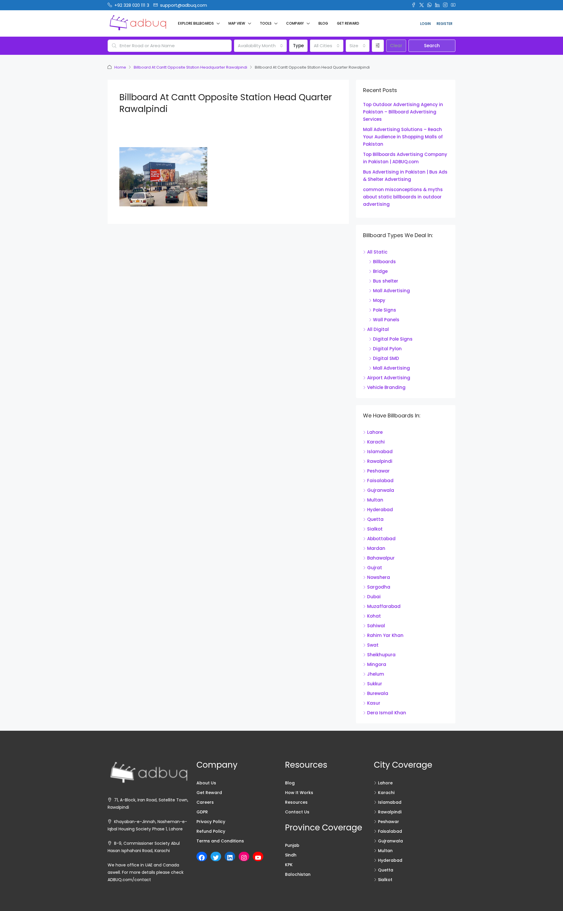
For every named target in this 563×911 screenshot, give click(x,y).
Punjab (292, 845)
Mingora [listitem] (376, 664)
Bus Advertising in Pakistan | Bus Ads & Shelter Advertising (405, 175)
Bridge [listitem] (380, 271)
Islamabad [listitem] (380, 451)
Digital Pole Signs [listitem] (393, 339)
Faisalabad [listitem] (380, 480)
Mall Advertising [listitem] (391, 291)
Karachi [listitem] (376, 442)
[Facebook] (201, 857)
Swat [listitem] (373, 645)
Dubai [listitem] (374, 597)
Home (120, 67)
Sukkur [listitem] (374, 684)
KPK (289, 865)
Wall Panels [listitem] (386, 320)
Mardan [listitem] (376, 548)
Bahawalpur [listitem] (381, 558)
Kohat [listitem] (374, 616)
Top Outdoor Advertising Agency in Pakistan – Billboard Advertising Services (403, 111)
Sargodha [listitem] (378, 587)
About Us (206, 783)
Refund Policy (210, 831)
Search (432, 46)
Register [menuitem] (444, 23)
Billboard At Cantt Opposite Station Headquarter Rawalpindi (190, 67)
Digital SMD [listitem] (386, 358)
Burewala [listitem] (377, 693)
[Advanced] (378, 46)
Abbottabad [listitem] (381, 539)
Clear (396, 46)
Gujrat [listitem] (374, 568)
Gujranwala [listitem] (380, 490)
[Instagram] (244, 857)
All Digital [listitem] (378, 329)
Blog (323, 23)
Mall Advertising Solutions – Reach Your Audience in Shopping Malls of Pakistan (403, 136)
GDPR (202, 812)
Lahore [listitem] (375, 432)
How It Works (299, 793)
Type (298, 46)
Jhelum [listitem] (375, 674)
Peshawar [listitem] (378, 471)
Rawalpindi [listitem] (379, 461)
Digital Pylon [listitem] (387, 349)
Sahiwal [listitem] (376, 626)
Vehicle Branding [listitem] (386, 387)
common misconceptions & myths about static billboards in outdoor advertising (403, 196)
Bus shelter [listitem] (385, 281)
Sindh (290, 855)
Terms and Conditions (220, 841)
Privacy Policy (210, 822)
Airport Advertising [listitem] (388, 378)
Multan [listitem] (375, 500)
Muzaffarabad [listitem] (384, 606)
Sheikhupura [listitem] (381, 655)
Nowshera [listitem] (378, 577)
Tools (266, 23)
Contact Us (297, 812)
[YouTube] (258, 857)
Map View (236, 23)
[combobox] (260, 46)
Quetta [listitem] (375, 519)
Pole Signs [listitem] (384, 310)
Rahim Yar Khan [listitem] (385, 635)
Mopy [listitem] (379, 300)
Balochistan (298, 874)
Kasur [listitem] (373, 703)
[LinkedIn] (230, 857)
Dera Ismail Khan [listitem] (386, 713)
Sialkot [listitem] (375, 529)
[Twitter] (216, 857)
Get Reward (348, 23)
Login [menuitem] (425, 23)
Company (295, 23)
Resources (296, 802)
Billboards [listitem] (384, 262)
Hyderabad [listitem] (380, 510)
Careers (205, 802)
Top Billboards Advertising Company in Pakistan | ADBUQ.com (405, 158)
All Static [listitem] (377, 252)
